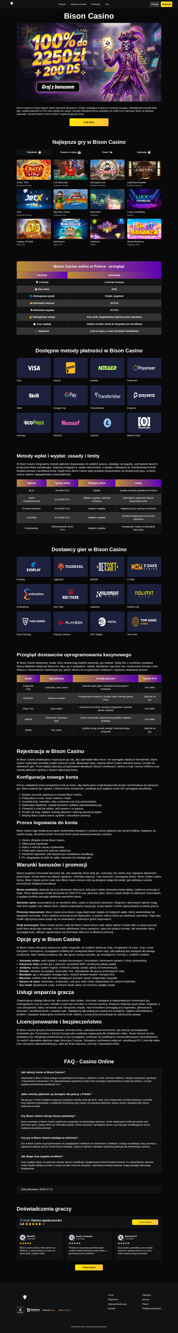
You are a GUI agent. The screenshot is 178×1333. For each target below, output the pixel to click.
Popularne (32, 152)
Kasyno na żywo (68, 152)
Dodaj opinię (145, 1222)
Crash (105, 152)
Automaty (142, 152)
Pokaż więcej (89, 1267)
